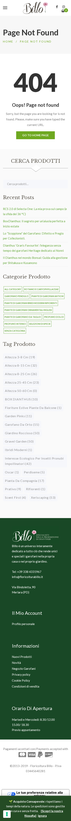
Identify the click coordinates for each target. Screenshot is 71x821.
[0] (63, 10)
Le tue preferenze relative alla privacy (39, 794)
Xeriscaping (43, 497)
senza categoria (15, 330)
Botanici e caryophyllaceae (41, 289)
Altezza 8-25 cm (21, 374)
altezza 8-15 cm (21, 365)
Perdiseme (34, 472)
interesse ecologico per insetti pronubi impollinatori (34, 461)
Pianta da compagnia (24, 480)
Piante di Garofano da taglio (23, 317)
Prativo (13, 489)
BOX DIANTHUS (21, 399)
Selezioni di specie (39, 324)
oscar (12, 472)
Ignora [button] (42, 815)
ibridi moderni (18, 450)
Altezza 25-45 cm (22, 382)
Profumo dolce (54, 317)
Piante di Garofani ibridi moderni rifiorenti (31, 303)
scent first (15, 497)
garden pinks (18, 416)
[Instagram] (63, 6)
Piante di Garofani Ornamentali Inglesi (28, 310)
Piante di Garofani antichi (48, 296)
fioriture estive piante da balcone (33, 408)
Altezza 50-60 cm (21, 391)
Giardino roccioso (22, 433)
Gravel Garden (19, 441)
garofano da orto (22, 424)
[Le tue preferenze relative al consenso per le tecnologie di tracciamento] (7, 814)
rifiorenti (35, 489)
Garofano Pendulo (16, 296)
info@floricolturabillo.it (27, 577)
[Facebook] (57, 6)
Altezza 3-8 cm (20, 357)
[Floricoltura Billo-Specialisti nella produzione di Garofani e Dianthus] (35, 8)
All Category (13, 289)
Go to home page (35, 135)
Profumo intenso (15, 324)
